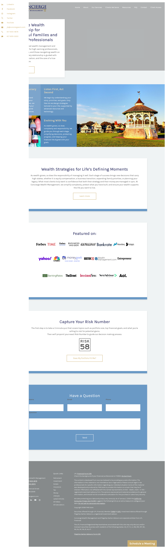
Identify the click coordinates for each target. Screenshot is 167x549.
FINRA (113, 512)
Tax (54, 490)
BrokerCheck (126, 476)
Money (55, 493)
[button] (85, 8)
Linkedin (10, 4)
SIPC (119, 512)
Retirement (57, 478)
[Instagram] (2, 13)
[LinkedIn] (2, 4)
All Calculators (58, 505)
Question (33, 412)
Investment (57, 481)
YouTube (10, 23)
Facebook (11, 9)
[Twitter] (2, 18)
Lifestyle (56, 496)
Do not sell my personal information (91, 503)
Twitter (10, 18)
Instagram (11, 13)
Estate (55, 484)
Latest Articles (58, 499)
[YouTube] (2, 22)
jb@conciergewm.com (16, 27)
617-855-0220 (12, 36)
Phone (108, 399)
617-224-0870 (30, 484)
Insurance (57, 487)
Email (69, 399)
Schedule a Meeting (142, 543)
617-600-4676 (12, 32)
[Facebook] (2, 9)
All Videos (56, 502)
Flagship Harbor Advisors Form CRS (87, 534)
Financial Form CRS (84, 474)
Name (31, 399)
